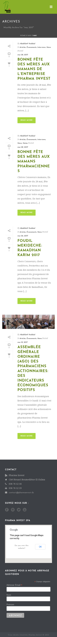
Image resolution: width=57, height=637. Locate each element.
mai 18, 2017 (22, 342)
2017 (29, 35)
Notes (25, 143)
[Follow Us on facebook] (7, 510)
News (49, 47)
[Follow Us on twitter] (19, 510)
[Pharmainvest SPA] (4, 7)
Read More (27, 120)
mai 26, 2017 (22, 236)
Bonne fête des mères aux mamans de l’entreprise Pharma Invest (33, 69)
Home (23, 35)
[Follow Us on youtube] (24, 510)
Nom (9, 595)
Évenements (31, 47)
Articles (23, 47)
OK (40, 547)
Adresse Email (14, 585)
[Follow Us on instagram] (13, 510)
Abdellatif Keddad (27, 44)
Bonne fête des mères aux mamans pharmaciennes (33, 161)
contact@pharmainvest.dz (21, 492)
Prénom (10, 604)
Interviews (41, 47)
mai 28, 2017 (22, 55)
